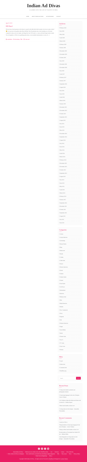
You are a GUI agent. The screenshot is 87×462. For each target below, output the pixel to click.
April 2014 (62, 153)
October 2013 (63, 169)
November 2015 (63, 110)
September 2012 (63, 203)
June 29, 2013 (9, 23)
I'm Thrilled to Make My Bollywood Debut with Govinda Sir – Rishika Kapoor (70, 401)
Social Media (63, 329)
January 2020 (63, 47)
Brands (61, 253)
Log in (61, 361)
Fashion (61, 273)
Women (61, 349)
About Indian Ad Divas (18, 451)
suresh (61, 422)
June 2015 (62, 126)
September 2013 (63, 173)
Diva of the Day (69, 451)
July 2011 (62, 219)
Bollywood (62, 250)
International (62, 290)
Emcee (61, 270)
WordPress (51, 458)
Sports (61, 333)
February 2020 (63, 44)
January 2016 (63, 103)
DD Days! (9, 26)
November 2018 (63, 67)
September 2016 (63, 84)
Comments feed (63, 367)
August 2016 (63, 87)
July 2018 (62, 70)
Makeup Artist (63, 296)
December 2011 (63, 206)
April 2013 (62, 189)
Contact (62, 451)
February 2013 (63, 196)
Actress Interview (63, 237)
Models (61, 306)
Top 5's (61, 339)
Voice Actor (62, 346)
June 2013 (62, 183)
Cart (51, 451)
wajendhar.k (9, 39)
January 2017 (63, 80)
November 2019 (63, 54)
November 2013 (63, 166)
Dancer (61, 263)
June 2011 (62, 222)
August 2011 (62, 216)
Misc (58, 453)
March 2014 (62, 156)
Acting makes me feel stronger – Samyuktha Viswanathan (69, 409)
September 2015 (63, 117)
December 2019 (63, 51)
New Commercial (64, 310)
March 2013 (62, 193)
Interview (62, 293)
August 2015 (63, 120)
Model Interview (63, 303)
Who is (65, 422)
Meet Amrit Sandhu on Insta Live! (67, 405)
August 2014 (63, 140)
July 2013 (62, 179)
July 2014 (62, 143)
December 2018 (63, 64)
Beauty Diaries (63, 244)
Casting (61, 257)
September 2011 (63, 212)
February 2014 (63, 160)
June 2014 (62, 146)
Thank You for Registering (41, 455)
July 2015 (62, 123)
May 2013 (62, 186)
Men (61, 300)
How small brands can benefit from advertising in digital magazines (40, 453)
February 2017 (63, 77)
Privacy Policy (77, 453)
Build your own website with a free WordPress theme (36, 451)
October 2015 (63, 113)
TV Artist (62, 343)
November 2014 (63, 133)
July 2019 (62, 60)
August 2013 (63, 176)
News (61, 313)
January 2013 (63, 199)
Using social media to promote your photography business (67, 390)
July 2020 (62, 31)
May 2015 (62, 130)
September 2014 (63, 136)
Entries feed (62, 364)
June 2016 (62, 94)
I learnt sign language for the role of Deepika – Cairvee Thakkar (69, 396)
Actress (61, 234)
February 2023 (63, 27)
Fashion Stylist (63, 277)
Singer (61, 326)
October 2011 (63, 209)
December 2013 (63, 163)
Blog (61, 247)
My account (64, 453)
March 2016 (62, 100)
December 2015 (63, 107)
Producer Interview (64, 323)
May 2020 (62, 34)
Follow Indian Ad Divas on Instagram (16, 453)
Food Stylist (62, 283)
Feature (61, 280)
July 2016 (62, 90)
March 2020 (62, 41)
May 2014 (62, 150)
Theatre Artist (63, 336)
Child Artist (62, 260)
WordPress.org (63, 370)
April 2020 (62, 37)
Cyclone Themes (64, 458)
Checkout (57, 451)
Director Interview (64, 267)
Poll (61, 320)
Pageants (62, 316)
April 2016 (62, 97)
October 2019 (63, 57)
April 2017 (62, 74)
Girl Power (62, 286)
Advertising (17, 39)
